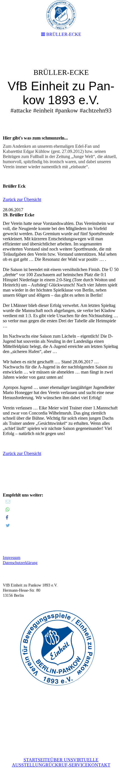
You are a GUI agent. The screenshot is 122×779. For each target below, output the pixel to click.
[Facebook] (7, 517)
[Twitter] (8, 525)
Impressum (11, 557)
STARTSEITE (37, 759)
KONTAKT (99, 764)
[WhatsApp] (8, 509)
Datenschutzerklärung (20, 563)
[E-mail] (8, 501)
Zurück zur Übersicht (22, 199)
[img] (61, 87)
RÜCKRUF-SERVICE (66, 764)
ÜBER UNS (61, 759)
